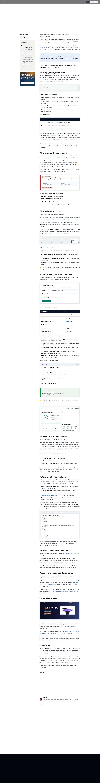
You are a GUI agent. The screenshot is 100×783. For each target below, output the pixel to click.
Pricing (50, 1)
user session (50, 498)
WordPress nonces (69, 553)
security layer (55, 638)
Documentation (67, 764)
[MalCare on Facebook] (51, 781)
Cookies (96, 780)
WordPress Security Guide (69, 768)
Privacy (85, 780)
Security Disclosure (86, 774)
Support (55, 1)
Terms (92, 780)
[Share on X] (21, 37)
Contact (84, 770)
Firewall (29, 766)
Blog (4, 12)
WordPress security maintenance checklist (63, 591)
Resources (45, 1)
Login (88, 1)
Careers (83, 766)
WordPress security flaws (54, 219)
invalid (61, 129)
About (83, 764)
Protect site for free (27, 82)
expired (58, 129)
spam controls (76, 582)
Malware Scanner (31, 764)
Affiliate (83, 768)
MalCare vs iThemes (50, 766)
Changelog (66, 770)
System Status (67, 772)
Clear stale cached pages (47, 495)
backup (57, 400)
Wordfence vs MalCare (50, 764)
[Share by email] (27, 37)
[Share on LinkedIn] (24, 37)
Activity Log (30, 774)
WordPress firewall (52, 584)
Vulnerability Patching (32, 770)
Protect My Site (94, 1)
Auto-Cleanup (31, 768)
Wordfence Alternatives (50, 768)
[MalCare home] (4, 2)
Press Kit (84, 772)
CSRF (48, 156)
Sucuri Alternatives (50, 770)
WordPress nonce (61, 56)
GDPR (89, 780)
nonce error (75, 41)
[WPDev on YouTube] (49, 781)
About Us (61, 1)
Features (38, 1)
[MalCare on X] (46, 781)
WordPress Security (9, 12)
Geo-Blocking (31, 772)
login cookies (64, 164)
